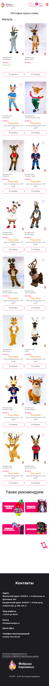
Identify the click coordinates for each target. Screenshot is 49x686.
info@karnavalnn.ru (11, 623)
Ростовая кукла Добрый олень (29, 58)
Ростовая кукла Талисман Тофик (30, 175)
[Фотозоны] (36, 530)
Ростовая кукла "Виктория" (7, 117)
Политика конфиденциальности (14, 654)
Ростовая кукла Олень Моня (7, 350)
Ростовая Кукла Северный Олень (8, 233)
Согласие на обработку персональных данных (20, 656)
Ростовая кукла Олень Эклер (7, 58)
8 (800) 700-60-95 (11, 637)
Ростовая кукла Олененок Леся (7, 467)
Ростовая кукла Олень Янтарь (29, 233)
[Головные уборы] (13, 508)
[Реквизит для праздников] (13, 530)
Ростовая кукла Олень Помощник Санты (32, 117)
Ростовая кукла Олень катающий (30, 408)
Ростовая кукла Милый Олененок (30, 467)
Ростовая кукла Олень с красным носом (9, 292)
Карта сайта (8, 628)
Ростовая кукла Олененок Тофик (7, 408)
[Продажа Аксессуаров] (36, 508)
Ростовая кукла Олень (29, 350)
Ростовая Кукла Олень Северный (30, 292)
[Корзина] (40, 4)
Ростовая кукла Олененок (7, 175)
